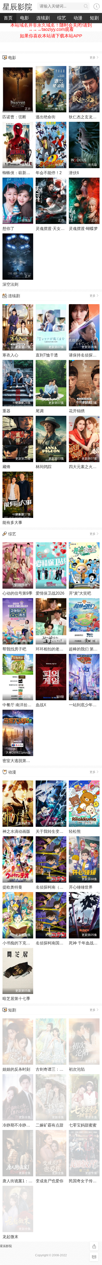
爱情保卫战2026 (50, 593)
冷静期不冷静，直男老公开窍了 (30, 1125)
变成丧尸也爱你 (49, 1181)
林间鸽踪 (43, 467)
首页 (8, 17)
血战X (41, 705)
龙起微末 (10, 1237)
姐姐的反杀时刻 (16, 1069)
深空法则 (10, 284)
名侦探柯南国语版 (51, 943)
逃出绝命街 (45, 117)
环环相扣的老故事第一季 (57, 649)
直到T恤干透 (47, 355)
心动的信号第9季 (17, 593)
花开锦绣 (77, 411)
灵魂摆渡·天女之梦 (52, 228)
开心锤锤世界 (81, 887)
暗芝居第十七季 (16, 998)
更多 (93, 57)
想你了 (8, 228)
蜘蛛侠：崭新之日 (18, 173)
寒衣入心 (10, 355)
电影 (24, 17)
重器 (6, 411)
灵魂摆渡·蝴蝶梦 (83, 228)
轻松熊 (75, 831)
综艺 (61, 17)
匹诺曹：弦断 (14, 117)
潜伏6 (74, 173)
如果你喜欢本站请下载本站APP (51, 35)
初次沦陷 (77, 1069)
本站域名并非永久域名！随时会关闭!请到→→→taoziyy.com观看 (51, 27)
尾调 (40, 411)
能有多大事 (12, 522)
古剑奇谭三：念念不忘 (55, 1069)
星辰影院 (17, 7)
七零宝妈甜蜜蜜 (83, 1125)
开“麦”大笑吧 (80, 593)
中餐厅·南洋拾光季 (18, 705)
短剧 (12, 1010)
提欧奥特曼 (12, 887)
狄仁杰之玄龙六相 (85, 117)
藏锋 (6, 467)
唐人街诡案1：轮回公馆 (23, 1181)
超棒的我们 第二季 (85, 649)
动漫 (78, 17)
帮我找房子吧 (14, 649)
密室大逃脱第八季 (18, 761)
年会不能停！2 (49, 173)
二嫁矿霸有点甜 (49, 1125)
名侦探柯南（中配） (53, 887)
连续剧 (43, 17)
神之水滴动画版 (16, 831)
